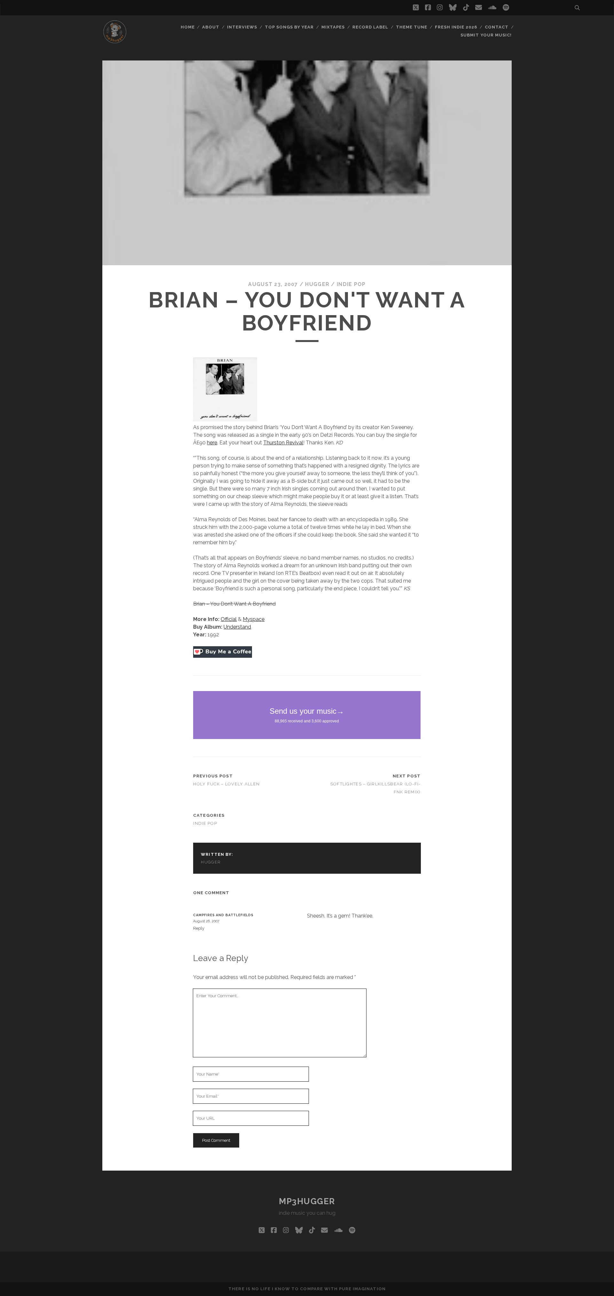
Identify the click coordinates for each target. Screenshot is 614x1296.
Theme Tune (411, 27)
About (210, 27)
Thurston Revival (283, 443)
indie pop (351, 284)
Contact (496, 27)
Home (188, 27)
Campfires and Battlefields (223, 915)
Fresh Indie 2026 (456, 27)
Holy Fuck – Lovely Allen (226, 784)
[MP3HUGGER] (114, 41)
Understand (237, 627)
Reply (198, 928)
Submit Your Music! (486, 35)
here (212, 443)
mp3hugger (307, 1201)
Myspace (253, 619)
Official (229, 619)
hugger (317, 284)
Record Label (370, 27)
